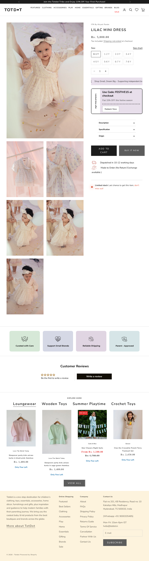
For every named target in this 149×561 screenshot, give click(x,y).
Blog (116, 8)
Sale (117, 12)
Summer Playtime (89, 403)
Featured (35, 8)
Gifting (99, 8)
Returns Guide (87, 521)
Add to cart (104, 150)
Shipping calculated (112, 41)
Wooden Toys (54, 403)
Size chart (137, 48)
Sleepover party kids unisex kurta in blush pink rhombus (21, 456)
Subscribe (115, 542)
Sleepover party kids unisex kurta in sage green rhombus (56, 464)
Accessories (60, 8)
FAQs (82, 506)
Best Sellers (64, 506)
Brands (108, 8)
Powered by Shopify (28, 555)
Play (71, 8)
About (83, 501)
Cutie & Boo (92, 444)
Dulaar (128, 444)
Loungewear (24, 403)
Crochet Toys (123, 403)
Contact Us (85, 541)
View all (74, 483)
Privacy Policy (87, 516)
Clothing (47, 8)
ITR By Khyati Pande (100, 24)
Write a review (94, 376)
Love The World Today (21, 451)
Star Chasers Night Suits (92, 448)
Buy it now (132, 150)
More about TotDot (21, 526)
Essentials (88, 8)
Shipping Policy (87, 511)
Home (78, 8)
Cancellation (86, 531)
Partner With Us (88, 536)
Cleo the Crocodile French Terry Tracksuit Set (128, 449)
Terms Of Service (88, 526)
